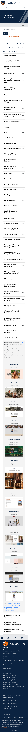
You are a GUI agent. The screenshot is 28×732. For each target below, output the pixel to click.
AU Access (14, 8)
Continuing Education (10, 700)
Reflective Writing (9, 608)
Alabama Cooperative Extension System (10, 676)
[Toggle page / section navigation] (23, 25)
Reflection (16, 607)
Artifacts (10, 603)
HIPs (16, 605)
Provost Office (4, 8)
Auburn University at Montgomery (10, 672)
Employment (7, 714)
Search (23, 8)
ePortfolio (7, 610)
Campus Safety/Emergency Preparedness (13, 696)
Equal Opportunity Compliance (13, 717)
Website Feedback (11, 664)
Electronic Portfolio (9, 605)
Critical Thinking (17, 603)
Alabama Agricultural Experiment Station (10, 681)
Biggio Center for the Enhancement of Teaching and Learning (13, 686)
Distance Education (10, 703)
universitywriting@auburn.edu (13, 660)
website (12, 610)
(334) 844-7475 (10, 656)
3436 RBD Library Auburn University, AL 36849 (12, 652)
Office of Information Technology (10, 707)
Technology (17, 608)
